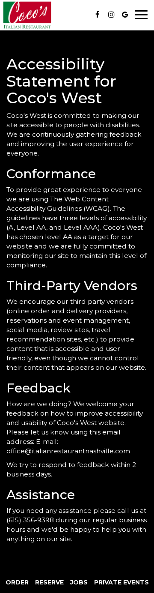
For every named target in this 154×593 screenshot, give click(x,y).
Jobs (79, 582)
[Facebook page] (97, 14)
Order (17, 582)
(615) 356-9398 (30, 520)
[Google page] (125, 14)
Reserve (49, 582)
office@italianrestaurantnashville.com (68, 451)
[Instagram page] (111, 14)
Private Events (121, 582)
